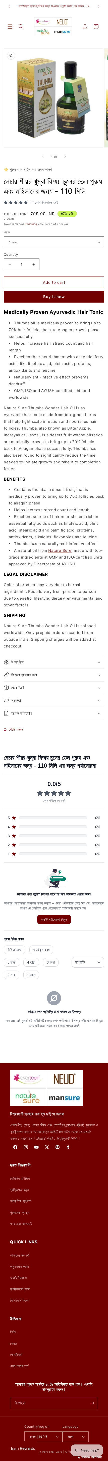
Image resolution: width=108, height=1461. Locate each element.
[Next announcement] (98, 6)
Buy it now (54, 296)
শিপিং (13, 1332)
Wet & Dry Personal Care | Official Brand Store (60, 1451)
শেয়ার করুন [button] (16, 729)
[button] (10, 26)
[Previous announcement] (9, 6)
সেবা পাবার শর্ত (19, 1366)
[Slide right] (65, 156)
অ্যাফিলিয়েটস (18, 1278)
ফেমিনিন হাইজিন (20, 1178)
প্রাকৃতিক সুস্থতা (20, 1201)
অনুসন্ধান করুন (19, 1266)
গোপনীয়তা (16, 1355)
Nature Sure (60, 550)
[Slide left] (42, 156)
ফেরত (13, 1343)
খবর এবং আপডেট (21, 1224)
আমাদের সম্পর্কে (19, 1255)
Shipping (31, 223)
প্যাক (7, 232)
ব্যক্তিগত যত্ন (19, 1189)
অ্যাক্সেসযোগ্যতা (20, 1289)
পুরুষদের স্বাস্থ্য (19, 1212)
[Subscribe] (92, 1403)
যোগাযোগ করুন (19, 1300)
